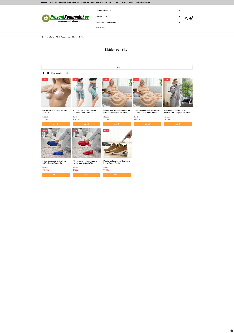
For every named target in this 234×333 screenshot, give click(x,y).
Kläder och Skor (78, 37)
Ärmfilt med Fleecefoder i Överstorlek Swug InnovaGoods (177, 111)
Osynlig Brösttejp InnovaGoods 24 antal (55, 111)
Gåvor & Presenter (104, 10)
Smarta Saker (50, 37)
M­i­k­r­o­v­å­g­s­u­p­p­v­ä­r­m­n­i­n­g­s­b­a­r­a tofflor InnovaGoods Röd (85, 162)
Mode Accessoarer (63, 37)
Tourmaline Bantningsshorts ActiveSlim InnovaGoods (84, 111)
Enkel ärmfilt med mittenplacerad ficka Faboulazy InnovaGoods (116, 111)
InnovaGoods (101, 16)
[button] (191, 18)
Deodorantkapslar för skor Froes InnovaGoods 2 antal (116, 162)
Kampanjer (100, 27)
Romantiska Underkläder (106, 22)
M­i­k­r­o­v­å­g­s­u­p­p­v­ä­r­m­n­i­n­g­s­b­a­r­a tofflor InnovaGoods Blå (54, 162)
